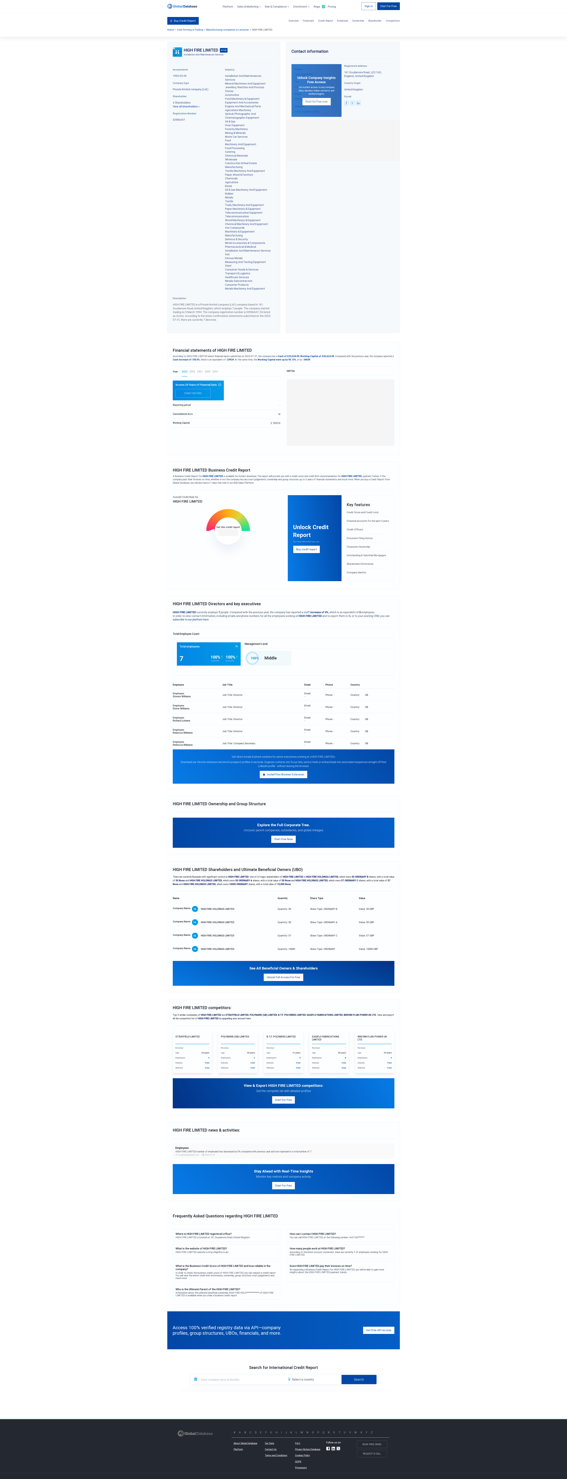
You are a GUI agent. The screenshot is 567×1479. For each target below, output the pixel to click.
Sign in (369, 6)
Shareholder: (180, 96)
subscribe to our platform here (191, 619)
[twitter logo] (352, 103)
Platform (228, 6)
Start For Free (283, 1100)
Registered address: (356, 66)
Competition (393, 20)
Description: (179, 298)
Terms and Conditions (276, 1455)
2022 (192, 371)
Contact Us (271, 1449)
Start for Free (388, 6)
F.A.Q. (297, 1443)
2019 (215, 371)
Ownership (358, 20)
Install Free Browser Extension (285, 774)
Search (359, 1379)
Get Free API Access (378, 1330)
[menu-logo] (182, 6)
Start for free (193, 393)
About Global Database (245, 1443)
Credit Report (325, 20)
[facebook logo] (346, 103)
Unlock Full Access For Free (283, 977)
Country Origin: (352, 83)
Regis (319, 6)
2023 (184, 371)
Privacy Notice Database (307, 1449)
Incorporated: (180, 69)
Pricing (332, 6)
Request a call (372, 1453)
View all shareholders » (186, 106)
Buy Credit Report (185, 20)
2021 (200, 371)
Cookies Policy (302, 1455)
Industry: (230, 69)
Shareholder (375, 20)
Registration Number (184, 113)
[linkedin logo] (358, 103)
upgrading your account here (236, 1018)
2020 (207, 371)
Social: (348, 96)
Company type (181, 83)
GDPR (298, 1461)
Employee (342, 20)
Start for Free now (316, 101)
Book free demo (371, 1444)
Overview (294, 20)
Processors (301, 1467)
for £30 (228, 532)
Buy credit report (306, 549)
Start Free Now (283, 839)
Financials (308, 20)
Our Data (269, 1443)
